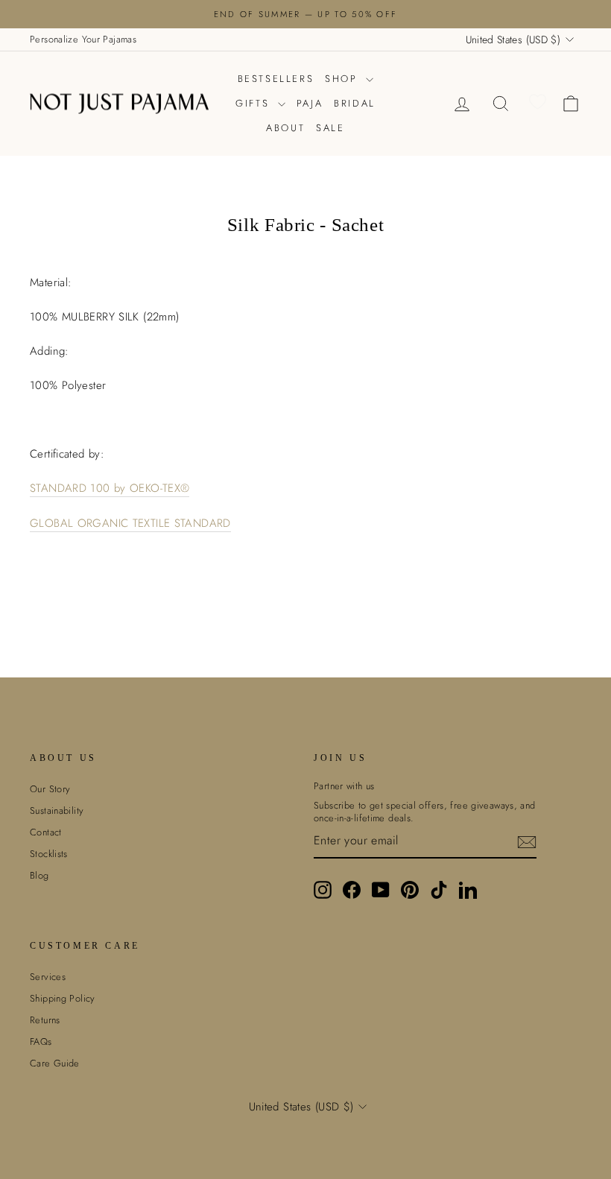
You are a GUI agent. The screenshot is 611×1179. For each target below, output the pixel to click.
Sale (330, 128)
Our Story (50, 789)
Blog (39, 875)
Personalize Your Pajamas (83, 39)
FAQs (41, 1041)
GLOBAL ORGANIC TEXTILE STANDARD (130, 523)
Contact (46, 832)
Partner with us (344, 786)
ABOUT (285, 128)
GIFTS (254, 103)
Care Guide (55, 1063)
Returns (45, 1020)
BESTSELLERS (276, 79)
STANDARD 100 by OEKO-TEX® (109, 488)
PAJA (310, 103)
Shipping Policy (62, 998)
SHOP (343, 79)
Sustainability (56, 810)
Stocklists (49, 854)
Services (48, 977)
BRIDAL (355, 103)
